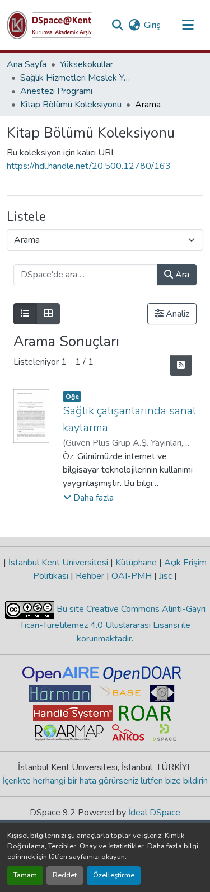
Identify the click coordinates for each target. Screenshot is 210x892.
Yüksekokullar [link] (86, 64)
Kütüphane (136, 562)
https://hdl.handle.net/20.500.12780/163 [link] (89, 166)
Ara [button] (181, 274)
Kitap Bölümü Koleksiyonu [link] (71, 104)
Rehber (89, 576)
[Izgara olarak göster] (48, 313)
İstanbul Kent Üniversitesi (58, 562)
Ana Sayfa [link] (26, 64)
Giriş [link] (152, 25)
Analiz (176, 314)
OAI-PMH (131, 576)
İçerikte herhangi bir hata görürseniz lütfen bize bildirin (105, 781)
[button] (49, 25)
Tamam (25, 875)
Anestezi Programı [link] (56, 91)
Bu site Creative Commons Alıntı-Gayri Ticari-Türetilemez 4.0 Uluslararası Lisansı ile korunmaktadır (113, 624)
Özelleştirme (113, 875)
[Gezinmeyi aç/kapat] (187, 25)
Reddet (65, 875)
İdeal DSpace (154, 812)
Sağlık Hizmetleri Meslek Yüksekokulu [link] (76, 78)
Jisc (165, 576)
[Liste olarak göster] (25, 313)
